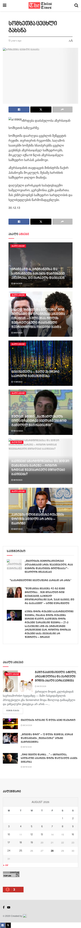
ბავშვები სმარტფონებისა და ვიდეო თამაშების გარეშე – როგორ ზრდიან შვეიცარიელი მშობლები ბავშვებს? (40, 468)
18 (21, 842)
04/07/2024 (17, 333)
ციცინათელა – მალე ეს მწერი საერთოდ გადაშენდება (35, 374)
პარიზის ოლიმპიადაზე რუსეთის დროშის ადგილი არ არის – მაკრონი (37, 519)
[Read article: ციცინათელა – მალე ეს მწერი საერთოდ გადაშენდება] (40, 363)
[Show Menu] (4, 5)
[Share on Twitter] (40, 110)
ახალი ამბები (18, 246)
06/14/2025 (17, 283)
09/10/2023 (17, 480)
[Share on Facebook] (18, 110)
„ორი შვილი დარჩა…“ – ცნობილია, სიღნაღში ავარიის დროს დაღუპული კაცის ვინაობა (49, 758)
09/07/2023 (17, 529)
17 (9, 842)
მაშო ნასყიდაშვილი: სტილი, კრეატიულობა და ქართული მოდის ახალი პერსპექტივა (55, 677)
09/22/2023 (18, 431)
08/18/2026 (27, 767)
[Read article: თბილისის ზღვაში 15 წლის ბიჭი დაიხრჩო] (10, 723)
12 (32, 834)
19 (32, 842)
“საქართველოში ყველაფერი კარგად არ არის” (40, 580)
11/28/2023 (17, 382)
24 (8, 850)
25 (20, 850)
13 (42, 834)
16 (73, 834)
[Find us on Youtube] (8, 907)
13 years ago (14, 40)
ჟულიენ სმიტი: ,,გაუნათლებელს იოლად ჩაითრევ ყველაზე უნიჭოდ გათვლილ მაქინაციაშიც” (39, 421)
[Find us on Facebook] (4, 907)
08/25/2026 (41, 686)
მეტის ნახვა (14, 710)
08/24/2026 (27, 725)
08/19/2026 (27, 747)
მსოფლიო (16, 442)
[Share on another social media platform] (62, 110)
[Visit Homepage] (40, 5)
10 (9, 834)
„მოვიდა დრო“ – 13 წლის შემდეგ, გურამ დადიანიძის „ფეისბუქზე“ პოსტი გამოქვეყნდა (47, 738)
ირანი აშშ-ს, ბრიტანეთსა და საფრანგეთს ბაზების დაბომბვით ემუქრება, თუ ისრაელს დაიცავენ (38, 273)
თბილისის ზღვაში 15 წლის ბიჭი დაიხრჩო (48, 720)
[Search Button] (76, 5)
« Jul (5, 865)
